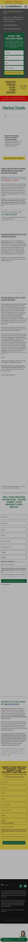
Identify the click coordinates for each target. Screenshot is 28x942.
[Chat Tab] (14, 471)
